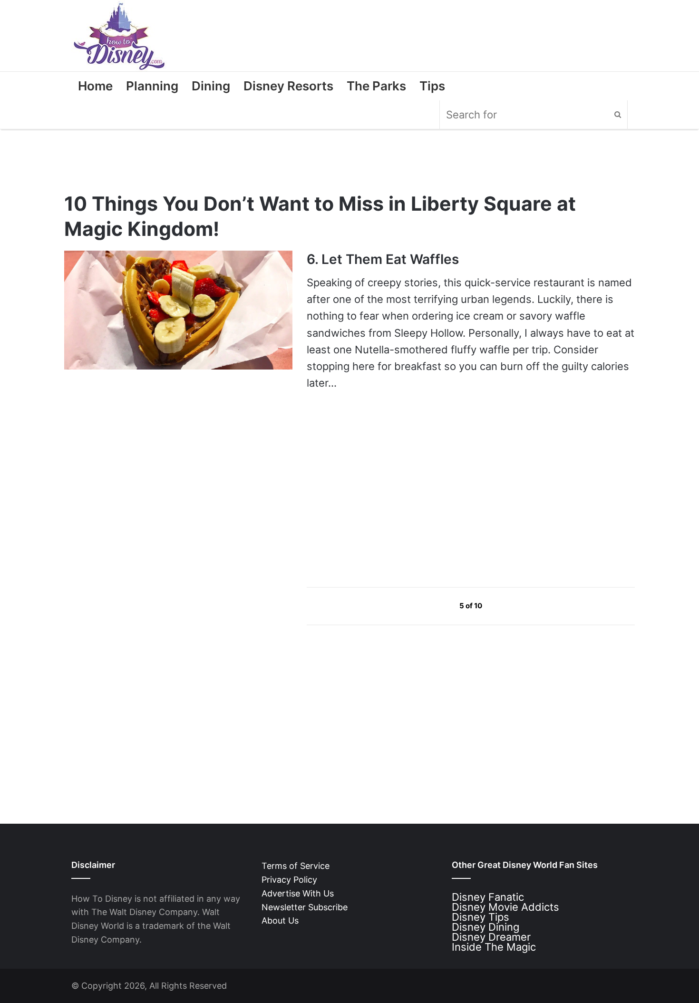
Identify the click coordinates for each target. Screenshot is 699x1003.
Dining (211, 85)
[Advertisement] (378, 488)
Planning (152, 85)
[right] (504, 605)
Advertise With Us (298, 893)
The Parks (376, 85)
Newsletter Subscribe (305, 907)
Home (95, 85)
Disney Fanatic (488, 897)
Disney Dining (485, 927)
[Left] (437, 605)
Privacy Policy (289, 880)
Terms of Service (296, 866)
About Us (280, 920)
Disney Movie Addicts (505, 907)
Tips (432, 85)
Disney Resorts (288, 85)
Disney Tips (480, 917)
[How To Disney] (119, 35)
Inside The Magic (494, 947)
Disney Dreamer (491, 937)
